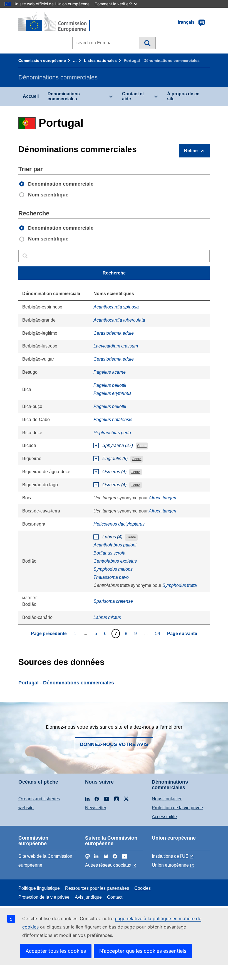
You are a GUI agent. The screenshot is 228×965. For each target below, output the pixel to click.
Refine (191, 150)
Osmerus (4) (114, 471)
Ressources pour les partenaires (97, 888)
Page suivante (182, 633)
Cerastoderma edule (113, 333)
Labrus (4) (112, 536)
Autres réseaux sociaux (108, 865)
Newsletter (95, 807)
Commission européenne (42, 60)
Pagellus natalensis (112, 419)
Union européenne (170, 865)
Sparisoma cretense (113, 601)
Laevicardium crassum (115, 346)
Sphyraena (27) (117, 445)
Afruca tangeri (162, 497)
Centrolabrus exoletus (115, 561)
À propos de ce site (183, 96)
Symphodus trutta (179, 585)
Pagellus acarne (109, 372)
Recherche (147, 43)
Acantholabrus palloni (115, 545)
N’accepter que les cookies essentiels (142, 951)
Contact (114, 897)
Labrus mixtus (107, 617)
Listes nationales (100, 60)
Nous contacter (167, 798)
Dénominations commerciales (64, 96)
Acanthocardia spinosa (116, 307)
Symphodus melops (113, 569)
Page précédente (49, 633)
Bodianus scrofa (109, 553)
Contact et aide (133, 96)
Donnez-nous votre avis (114, 744)
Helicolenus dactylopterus (119, 524)
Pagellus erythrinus (112, 393)
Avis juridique (88, 897)
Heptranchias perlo (112, 432)
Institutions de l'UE (170, 856)
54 (158, 633)
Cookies (142, 888)
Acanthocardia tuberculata (119, 320)
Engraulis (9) (115, 458)
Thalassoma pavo (111, 577)
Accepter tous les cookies (56, 951)
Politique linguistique (39, 888)
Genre (142, 446)
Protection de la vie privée (177, 807)
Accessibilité (164, 816)
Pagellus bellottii (109, 385)
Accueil (31, 96)
